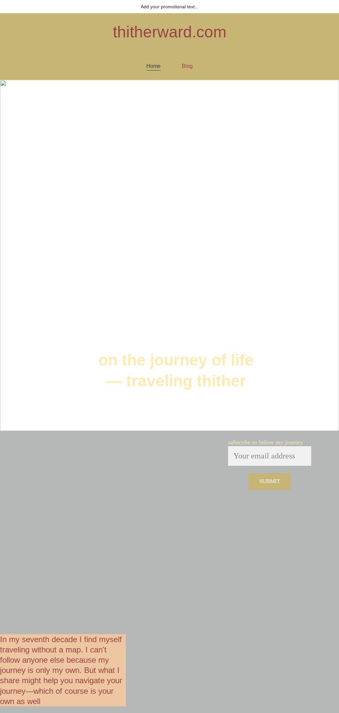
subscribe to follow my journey (265, 442)
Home (153, 66)
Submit (269, 481)
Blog (187, 66)
